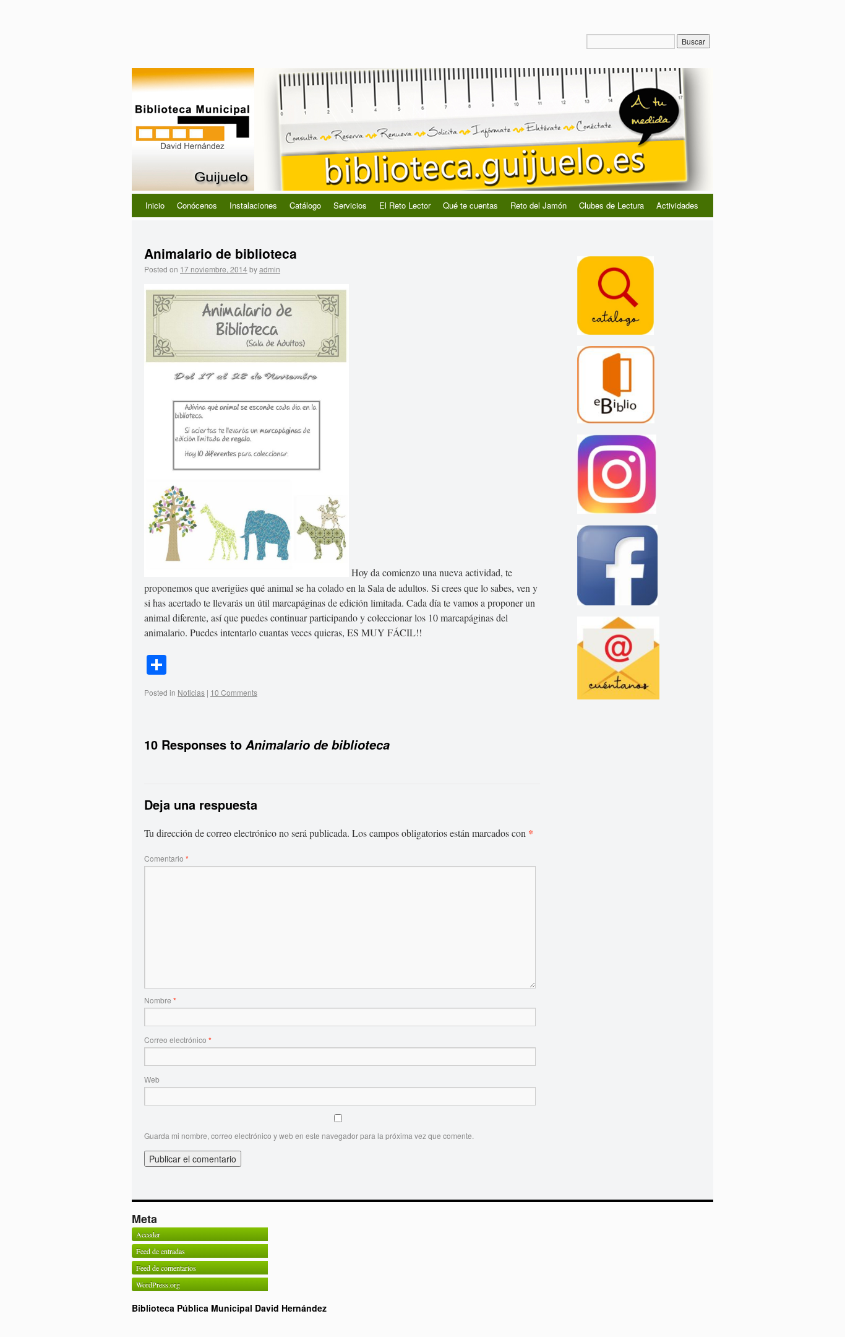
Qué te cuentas (470, 205)
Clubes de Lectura (611, 205)
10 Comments (233, 692)
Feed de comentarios (166, 1268)
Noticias (191, 692)
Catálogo (305, 205)
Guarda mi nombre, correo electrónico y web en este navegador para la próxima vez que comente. (309, 1135)
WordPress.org (158, 1284)
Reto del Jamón (538, 205)
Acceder (148, 1234)
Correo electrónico (178, 1039)
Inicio (155, 205)
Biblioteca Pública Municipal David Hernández (229, 1308)
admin (269, 269)
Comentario (166, 858)
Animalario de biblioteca (220, 253)
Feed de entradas (160, 1251)
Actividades (677, 205)
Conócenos (197, 205)
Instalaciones (253, 205)
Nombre (160, 1000)
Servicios (350, 205)
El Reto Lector (405, 205)
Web (152, 1079)
